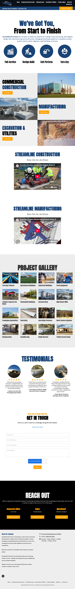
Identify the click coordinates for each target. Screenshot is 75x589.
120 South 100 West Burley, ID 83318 (51, 534)
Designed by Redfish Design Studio (48, 585)
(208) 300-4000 (37, 517)
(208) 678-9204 (66, 8)
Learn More (7, 93)
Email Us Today (61, 517)
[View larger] (28, 278)
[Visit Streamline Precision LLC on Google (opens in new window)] (3, 576)
